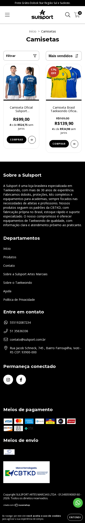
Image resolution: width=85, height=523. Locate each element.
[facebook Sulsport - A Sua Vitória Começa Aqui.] (21, 380)
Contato (9, 265)
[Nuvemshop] (17, 505)
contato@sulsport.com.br (28, 339)
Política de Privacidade (19, 299)
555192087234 (20, 322)
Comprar (16, 139)
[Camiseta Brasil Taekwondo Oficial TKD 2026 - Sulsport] (74, 144)
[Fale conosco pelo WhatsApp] (78, 503)
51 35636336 (19, 331)
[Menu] (7, 15)
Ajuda (7, 291)
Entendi (75, 517)
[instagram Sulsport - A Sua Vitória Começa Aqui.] (8, 380)
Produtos (9, 257)
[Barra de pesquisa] (67, 15)
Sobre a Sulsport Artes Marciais (25, 274)
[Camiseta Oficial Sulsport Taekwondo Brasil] (32, 140)
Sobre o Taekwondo (17, 282)
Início (32, 31)
